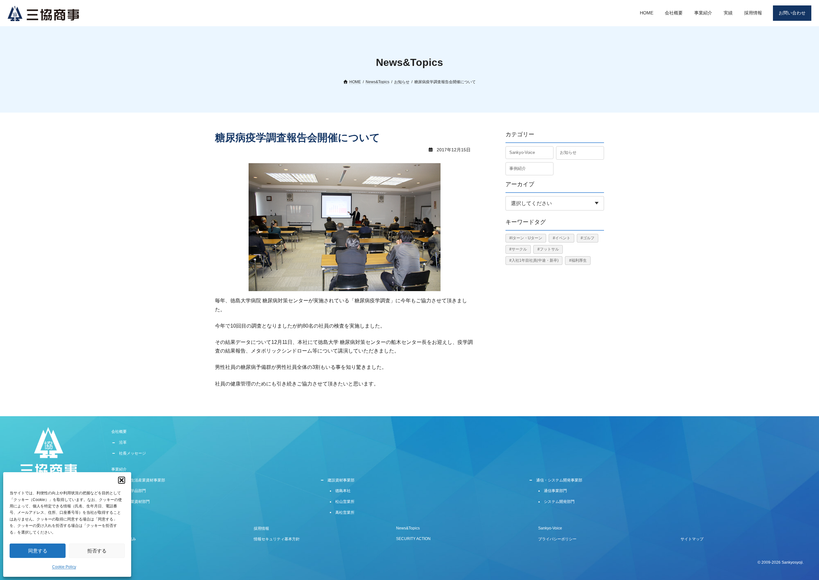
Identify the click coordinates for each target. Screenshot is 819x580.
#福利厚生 (578, 260)
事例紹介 (517, 168)
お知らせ (568, 152)
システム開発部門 (559, 501)
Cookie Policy (64, 567)
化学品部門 (136, 491)
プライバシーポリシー (557, 539)
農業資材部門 (138, 501)
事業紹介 (119, 469)
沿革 (123, 442)
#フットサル (548, 249)
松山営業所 (344, 501)
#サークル (518, 249)
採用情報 (261, 528)
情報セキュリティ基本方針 (277, 539)
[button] (121, 480)
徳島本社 (343, 491)
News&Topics (408, 528)
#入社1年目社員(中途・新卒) (534, 260)
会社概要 (119, 431)
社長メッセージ (132, 453)
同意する (37, 550)
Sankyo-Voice (522, 152)
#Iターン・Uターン (525, 238)
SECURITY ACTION (413, 538)
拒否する (97, 550)
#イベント (561, 238)
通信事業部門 (555, 491)
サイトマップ (692, 539)
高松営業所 (344, 512)
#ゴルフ (587, 238)
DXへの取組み (123, 539)
